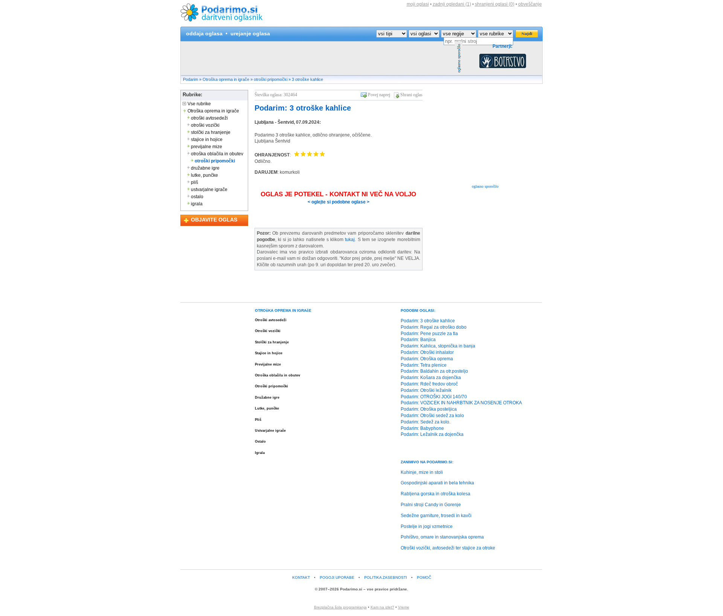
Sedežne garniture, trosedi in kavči (436, 515)
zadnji (452, 4)
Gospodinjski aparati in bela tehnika (437, 483)
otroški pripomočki (270, 79)
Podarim (190, 79)
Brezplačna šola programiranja (340, 607)
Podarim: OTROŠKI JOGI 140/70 (434, 396)
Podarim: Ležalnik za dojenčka (432, 434)
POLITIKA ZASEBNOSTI (385, 577)
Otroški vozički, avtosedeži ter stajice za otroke (448, 548)
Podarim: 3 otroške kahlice (303, 108)
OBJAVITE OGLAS (214, 220)
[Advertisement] (318, 58)
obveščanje (530, 4)
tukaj (350, 239)
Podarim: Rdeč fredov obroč (429, 384)
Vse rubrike (198, 103)
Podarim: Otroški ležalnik (426, 390)
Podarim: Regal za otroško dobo (434, 327)
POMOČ (424, 577)
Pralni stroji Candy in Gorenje (431, 504)
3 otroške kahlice (307, 79)
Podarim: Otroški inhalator (427, 352)
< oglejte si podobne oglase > (338, 202)
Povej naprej (379, 94)
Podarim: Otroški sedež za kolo (432, 415)
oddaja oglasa (204, 33)
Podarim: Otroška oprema (427, 358)
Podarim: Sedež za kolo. (425, 422)
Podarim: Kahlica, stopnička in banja (438, 346)
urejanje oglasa (250, 33)
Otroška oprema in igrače (226, 79)
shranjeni (494, 4)
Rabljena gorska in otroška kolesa (435, 493)
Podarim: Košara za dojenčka (431, 377)
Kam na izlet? (382, 607)
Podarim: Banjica (418, 339)
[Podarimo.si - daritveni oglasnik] (223, 24)
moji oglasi (418, 4)
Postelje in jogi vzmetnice (427, 526)
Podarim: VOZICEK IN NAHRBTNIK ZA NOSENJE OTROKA (461, 402)
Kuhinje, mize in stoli (422, 472)
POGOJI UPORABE (337, 577)
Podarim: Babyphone (422, 428)
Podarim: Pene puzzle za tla (429, 333)
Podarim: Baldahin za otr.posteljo (434, 371)
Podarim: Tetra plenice (424, 365)
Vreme (403, 607)
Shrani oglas (411, 94)
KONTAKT (301, 577)
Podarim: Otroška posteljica (429, 409)
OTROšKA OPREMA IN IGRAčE (283, 310)
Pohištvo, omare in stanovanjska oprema (442, 537)
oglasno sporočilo (485, 186)
